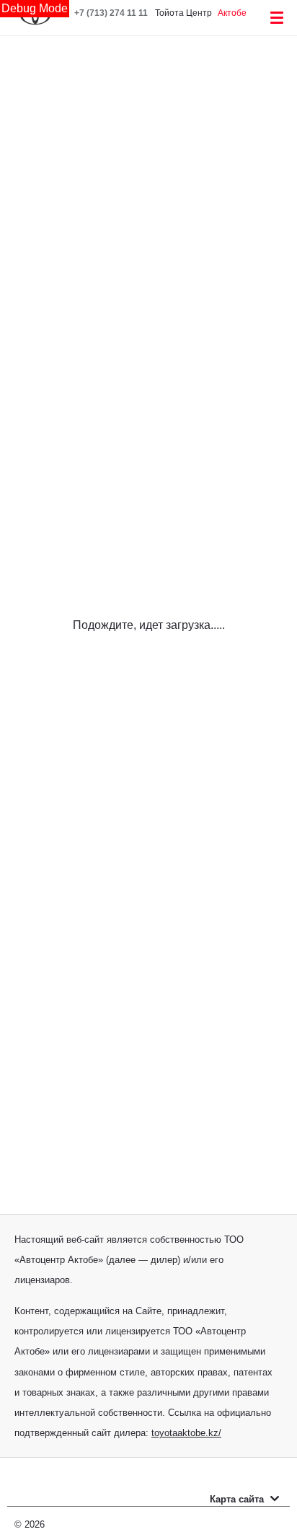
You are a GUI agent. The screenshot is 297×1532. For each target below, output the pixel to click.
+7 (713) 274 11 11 (111, 13)
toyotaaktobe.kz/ (186, 1432)
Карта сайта (238, 1499)
